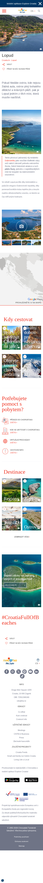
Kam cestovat (21, 714)
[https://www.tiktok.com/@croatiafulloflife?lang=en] (22, 674)
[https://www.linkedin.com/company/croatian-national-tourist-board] (36, 669)
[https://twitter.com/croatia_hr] (18, 669)
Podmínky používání (21, 835)
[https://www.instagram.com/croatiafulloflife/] (12, 669)
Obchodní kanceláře (21, 739)
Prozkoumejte (11, 583)
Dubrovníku (10, 164)
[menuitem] (12, 778)
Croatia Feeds (21, 750)
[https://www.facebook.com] (30, 669)
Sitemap (21, 844)
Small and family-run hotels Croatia (21, 754)
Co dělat (21, 710)
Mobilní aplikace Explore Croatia (21, 3)
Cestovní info (21, 717)
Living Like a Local (21, 758)
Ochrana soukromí (21, 840)
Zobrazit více (21, 535)
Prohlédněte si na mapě (27, 306)
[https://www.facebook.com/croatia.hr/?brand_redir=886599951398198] (6, 669)
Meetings (21, 728)
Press (21, 736)
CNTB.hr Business (21, 732)
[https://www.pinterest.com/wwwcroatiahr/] (24, 669)
